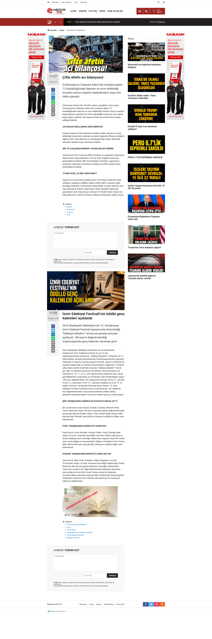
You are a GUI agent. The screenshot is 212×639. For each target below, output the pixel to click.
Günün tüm (157, 22)
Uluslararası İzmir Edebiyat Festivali (79, 532)
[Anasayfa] (48, 2)
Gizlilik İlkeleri (109, 604)
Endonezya (71, 209)
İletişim (98, 604)
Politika (93, 11)
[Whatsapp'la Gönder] (53, 102)
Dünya (102, 11)
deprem (69, 207)
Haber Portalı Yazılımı (58, 611)
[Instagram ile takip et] (156, 604)
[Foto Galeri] (164, 2)
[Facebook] (53, 89)
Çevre (74, 11)
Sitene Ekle (83, 2)
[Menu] (140, 11)
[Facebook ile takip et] (145, 604)
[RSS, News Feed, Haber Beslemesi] (162, 604)
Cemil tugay (71, 530)
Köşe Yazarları (115, 11)
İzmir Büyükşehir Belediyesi (76, 524)
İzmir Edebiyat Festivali (75, 535)
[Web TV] (158, 2)
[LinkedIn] (53, 98)
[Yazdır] (53, 110)
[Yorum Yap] (53, 114)
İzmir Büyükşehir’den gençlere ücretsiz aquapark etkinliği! (97, 22)
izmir (68, 527)
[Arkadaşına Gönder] (53, 106)
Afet (68, 215)
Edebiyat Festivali (73, 538)
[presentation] (55, 22)
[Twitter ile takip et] (151, 604)
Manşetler (55, 2)
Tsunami (70, 212)
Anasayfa (83, 604)
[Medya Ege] (56, 11)
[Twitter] (53, 94)
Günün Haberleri (66, 2)
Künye (91, 604)
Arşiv (75, 2)
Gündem (83, 11)
